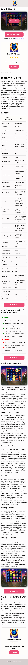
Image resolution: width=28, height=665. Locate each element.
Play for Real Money (14, 34)
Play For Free (14, 21)
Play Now (14, 66)
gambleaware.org (19, 38)
